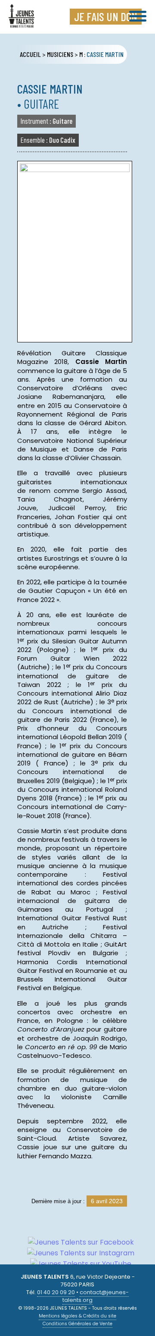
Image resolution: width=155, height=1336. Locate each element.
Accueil (30, 54)
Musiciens (60, 54)
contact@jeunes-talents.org (95, 1296)
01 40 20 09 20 (56, 1292)
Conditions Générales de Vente (77, 1323)
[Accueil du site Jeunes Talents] (21, 22)
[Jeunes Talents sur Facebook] (78, 1242)
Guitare (46, 120)
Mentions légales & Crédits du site (77, 1316)
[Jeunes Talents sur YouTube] (77, 1264)
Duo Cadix (48, 139)
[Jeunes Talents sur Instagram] (77, 1253)
